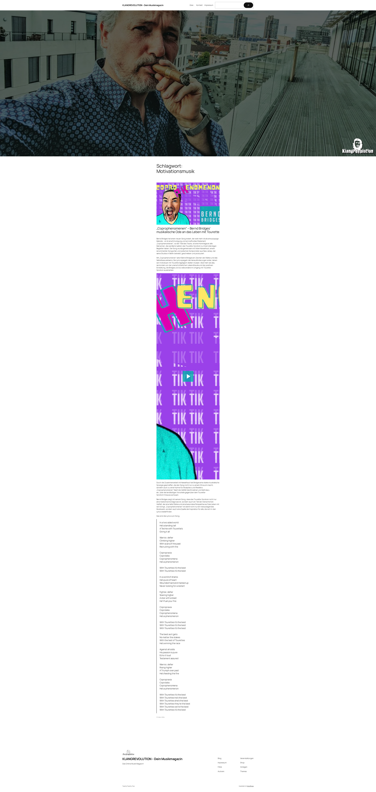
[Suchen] (248, 5)
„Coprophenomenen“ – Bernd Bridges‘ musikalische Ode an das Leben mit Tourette (187, 230)
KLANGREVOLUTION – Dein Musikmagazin (143, 5)
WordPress (250, 786)
